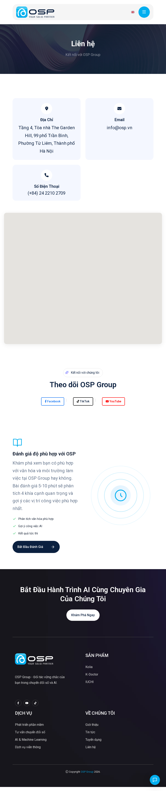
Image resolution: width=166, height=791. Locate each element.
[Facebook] (18, 703)
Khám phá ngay (83, 615)
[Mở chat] (155, 780)
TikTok (84, 401)
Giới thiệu (91, 725)
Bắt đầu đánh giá (30, 547)
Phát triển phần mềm (29, 725)
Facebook (54, 401)
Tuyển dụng (93, 740)
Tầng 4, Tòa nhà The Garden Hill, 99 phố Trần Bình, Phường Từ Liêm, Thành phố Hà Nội (46, 139)
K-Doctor (91, 674)
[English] (132, 12)
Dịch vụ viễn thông (28, 747)
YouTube (115, 401)
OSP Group (87, 771)
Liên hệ (90, 747)
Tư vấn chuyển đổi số (30, 732)
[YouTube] (26, 703)
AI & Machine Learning (31, 740)
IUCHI (89, 682)
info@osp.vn (119, 127)
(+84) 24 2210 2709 (46, 193)
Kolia (89, 667)
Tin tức (90, 732)
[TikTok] (35, 703)
